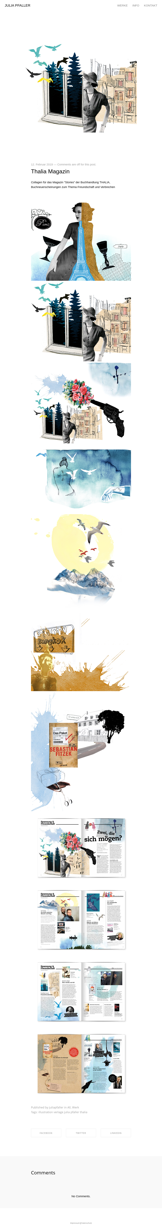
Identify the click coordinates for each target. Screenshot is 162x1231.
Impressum (75, 1223)
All (69, 1107)
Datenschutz (86, 1223)
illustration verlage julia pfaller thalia (62, 1112)
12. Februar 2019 (42, 164)
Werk (75, 1107)
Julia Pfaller (17, 5)
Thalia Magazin (50, 171)
